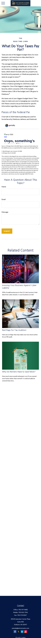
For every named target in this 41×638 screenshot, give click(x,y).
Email (4, 199)
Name (4, 187)
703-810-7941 (23, 612)
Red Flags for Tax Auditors (14, 330)
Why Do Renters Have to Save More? (19, 372)
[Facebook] (15, 631)
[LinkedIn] (22, 631)
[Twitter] (18, 631)
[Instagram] (25, 631)
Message (5, 212)
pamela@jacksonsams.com (20, 628)
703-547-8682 (23, 609)
